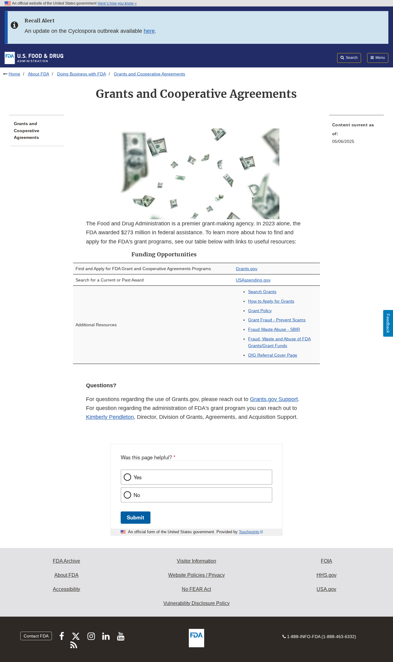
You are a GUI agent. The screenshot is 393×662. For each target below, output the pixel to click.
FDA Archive (66, 561)
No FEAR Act (196, 589)
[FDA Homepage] (34, 57)
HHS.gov (327, 575)
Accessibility (66, 589)
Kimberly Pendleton (110, 417)
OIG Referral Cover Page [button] (272, 355)
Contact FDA (36, 635)
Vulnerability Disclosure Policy (196, 603)
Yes (138, 477)
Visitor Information (196, 561)
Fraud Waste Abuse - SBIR (274, 329)
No (137, 495)
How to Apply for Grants (271, 301)
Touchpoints (249, 532)
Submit (135, 517)
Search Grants (262, 291)
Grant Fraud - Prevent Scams (276, 319)
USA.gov (326, 589)
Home (14, 73)
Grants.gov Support (274, 399)
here (149, 31)
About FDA (38, 73)
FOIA (326, 561)
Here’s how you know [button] (116, 3)
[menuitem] (356, 135)
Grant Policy (260, 310)
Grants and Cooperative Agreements (26, 130)
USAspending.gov (253, 279)
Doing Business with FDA (81, 73)
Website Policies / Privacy (196, 575)
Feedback (388, 323)
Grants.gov (246, 268)
